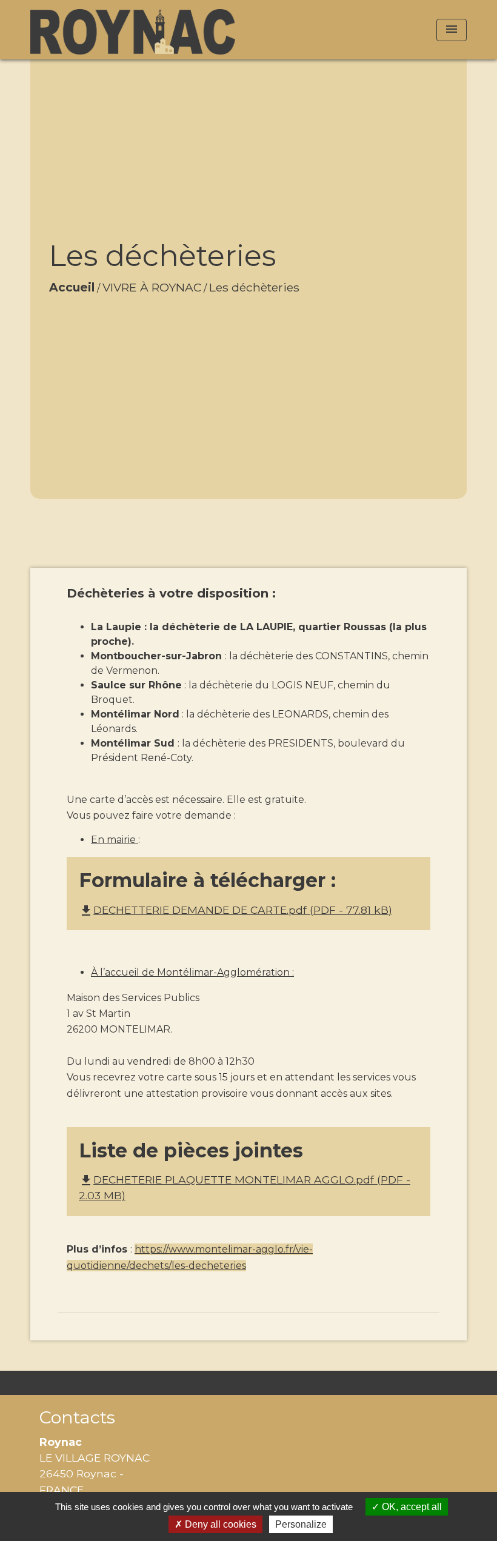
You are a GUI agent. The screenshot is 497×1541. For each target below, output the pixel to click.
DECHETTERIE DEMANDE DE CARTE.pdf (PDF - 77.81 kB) (235, 910)
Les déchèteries (254, 287)
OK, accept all (410, 1507)
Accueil (72, 287)
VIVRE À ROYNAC (151, 287)
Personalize (301, 1524)
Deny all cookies (219, 1524)
